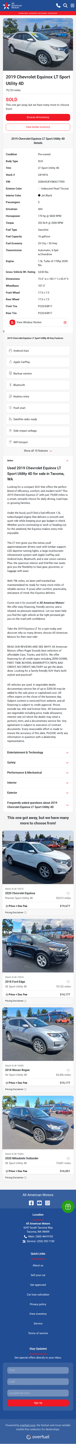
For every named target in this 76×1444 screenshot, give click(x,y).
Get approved (38, 1284)
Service (38, 1323)
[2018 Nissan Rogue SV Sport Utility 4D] (38, 1034)
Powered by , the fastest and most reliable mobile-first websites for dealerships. (38, 1427)
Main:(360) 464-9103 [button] (40, 1236)
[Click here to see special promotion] (38, 13)
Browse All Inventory (38, 117)
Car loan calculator (38, 1294)
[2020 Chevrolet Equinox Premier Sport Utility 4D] (38, 857)
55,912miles (63, 898)
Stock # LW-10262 (14, 1154)
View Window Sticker (29, 322)
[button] (58, 5)
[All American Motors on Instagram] (46, 1203)
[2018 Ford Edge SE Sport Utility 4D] (38, 945)
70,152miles (63, 986)
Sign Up (38, 1402)
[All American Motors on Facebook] (30, 1203)
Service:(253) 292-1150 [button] (40, 1241)
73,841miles (63, 1163)
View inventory (38, 1313)
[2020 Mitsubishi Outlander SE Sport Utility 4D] (38, 1122)
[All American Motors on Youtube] (38, 1203)
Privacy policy (38, 1304)
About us (38, 1265)
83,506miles (63, 1074)
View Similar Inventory (38, 127)
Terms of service (38, 1333)
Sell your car (38, 1275)
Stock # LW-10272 (14, 888)
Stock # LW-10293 (14, 1065)
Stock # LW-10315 (14, 977)
